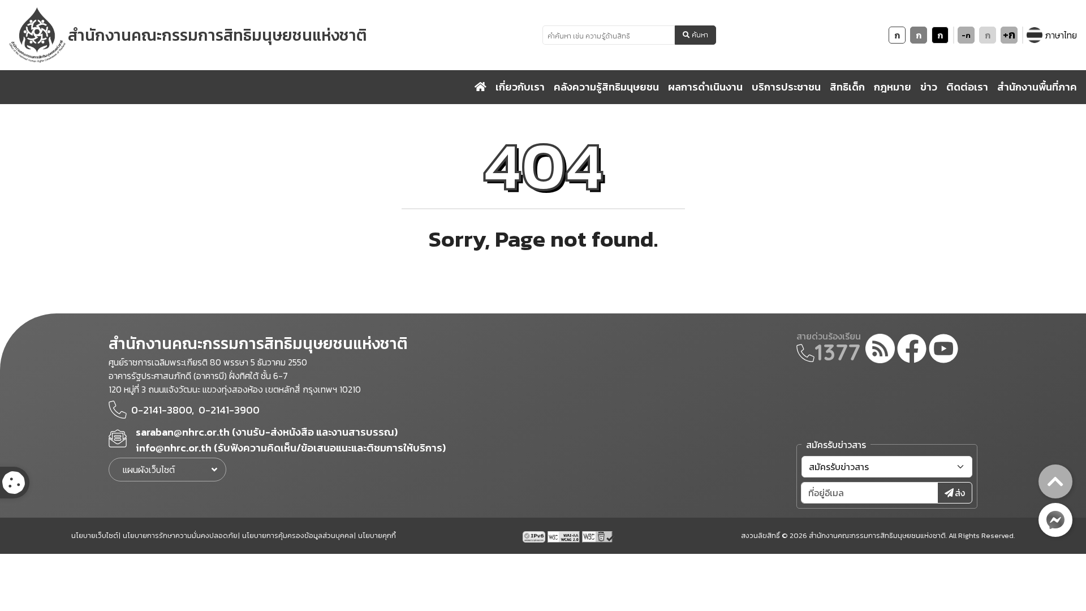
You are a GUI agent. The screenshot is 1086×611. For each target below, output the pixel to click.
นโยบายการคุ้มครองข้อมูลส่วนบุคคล (298, 535)
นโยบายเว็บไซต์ (94, 535)
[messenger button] (1055, 520)
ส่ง (960, 493)
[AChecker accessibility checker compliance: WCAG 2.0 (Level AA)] (565, 536)
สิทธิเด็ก (847, 86)
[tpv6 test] (535, 536)
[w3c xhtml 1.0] (598, 536)
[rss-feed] (880, 350)
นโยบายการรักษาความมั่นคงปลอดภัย (180, 535)
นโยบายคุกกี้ (377, 535)
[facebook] (911, 350)
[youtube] (943, 350)
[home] (480, 87)
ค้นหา (700, 35)
